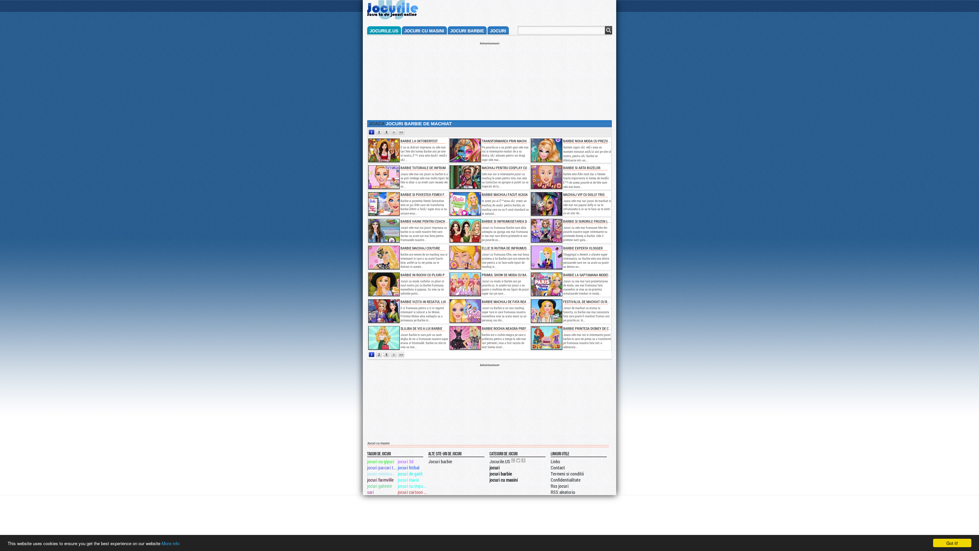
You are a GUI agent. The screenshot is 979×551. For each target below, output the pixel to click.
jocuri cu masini (424, 31)
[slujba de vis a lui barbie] (383, 337)
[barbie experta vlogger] (546, 257)
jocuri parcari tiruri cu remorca (382, 468)
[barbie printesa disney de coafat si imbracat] (546, 337)
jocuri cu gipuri (380, 461)
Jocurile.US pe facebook (523, 460)
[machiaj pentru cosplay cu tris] (465, 177)
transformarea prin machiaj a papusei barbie (520, 141)
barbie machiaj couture (420, 248)
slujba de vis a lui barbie (421, 328)
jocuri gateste (379, 486)
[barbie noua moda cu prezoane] (546, 150)
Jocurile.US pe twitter (518, 460)
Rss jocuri (560, 486)
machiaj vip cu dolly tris (583, 194)
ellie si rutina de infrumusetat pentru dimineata (522, 248)
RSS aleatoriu (563, 492)
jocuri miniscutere (382, 474)
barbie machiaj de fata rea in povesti (513, 301)
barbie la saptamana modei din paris (593, 274)
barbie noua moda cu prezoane (588, 141)
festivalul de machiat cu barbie (589, 301)
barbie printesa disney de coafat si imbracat (600, 328)
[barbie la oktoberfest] (383, 150)
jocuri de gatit (410, 474)
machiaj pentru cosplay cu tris (508, 167)
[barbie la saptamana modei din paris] (546, 284)
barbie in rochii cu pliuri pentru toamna (434, 274)
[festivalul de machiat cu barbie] (546, 311)
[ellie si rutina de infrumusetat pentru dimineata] (465, 257)
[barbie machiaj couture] (383, 257)
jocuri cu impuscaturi (413, 486)
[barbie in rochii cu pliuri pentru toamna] (383, 284)
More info (170, 543)
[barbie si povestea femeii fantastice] (383, 204)
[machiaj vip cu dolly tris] (546, 204)
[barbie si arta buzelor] (546, 177)
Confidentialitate (566, 480)
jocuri (498, 31)
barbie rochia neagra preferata (509, 328)
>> (401, 132)
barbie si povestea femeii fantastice (431, 194)
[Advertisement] (489, 80)
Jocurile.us (384, 31)
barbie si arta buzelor (581, 167)
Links (555, 461)
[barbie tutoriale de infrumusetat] (383, 177)
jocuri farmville (380, 480)
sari (370, 492)
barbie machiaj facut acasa (505, 194)
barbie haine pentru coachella (427, 221)
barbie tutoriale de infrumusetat (429, 167)
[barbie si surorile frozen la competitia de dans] (546, 230)
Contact (558, 468)
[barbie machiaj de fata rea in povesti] (465, 311)
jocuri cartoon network (413, 492)
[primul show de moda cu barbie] (465, 284)
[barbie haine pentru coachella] (383, 230)
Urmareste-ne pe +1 (513, 460)
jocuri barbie (467, 31)
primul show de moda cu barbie (507, 274)
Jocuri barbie (440, 461)
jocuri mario (408, 480)
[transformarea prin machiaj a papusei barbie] (465, 150)
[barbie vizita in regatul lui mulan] (383, 311)
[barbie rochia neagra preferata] (465, 337)
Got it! (952, 543)
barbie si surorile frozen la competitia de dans (602, 221)
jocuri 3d (406, 461)
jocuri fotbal (408, 468)
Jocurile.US (500, 461)
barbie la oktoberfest (419, 141)
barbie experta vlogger (583, 248)
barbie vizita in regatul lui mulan (429, 301)
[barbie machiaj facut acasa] (465, 204)
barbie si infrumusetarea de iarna (510, 221)
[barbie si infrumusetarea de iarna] (465, 230)
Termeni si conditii (567, 474)
